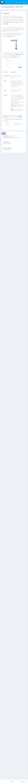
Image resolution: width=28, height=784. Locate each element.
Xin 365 (11, 781)
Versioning (11, 136)
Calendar (8, 22)
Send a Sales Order (16, 137)
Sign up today (6, 150)
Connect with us (7, 143)
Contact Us (18, 2)
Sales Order (9, 19)
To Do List (5, 24)
